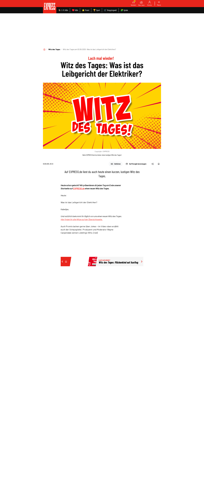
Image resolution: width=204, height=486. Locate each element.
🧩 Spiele (124, 10)
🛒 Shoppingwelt (110, 10)
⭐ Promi (85, 10)
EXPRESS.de (79, 188)
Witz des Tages (54, 49)
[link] (49, 6)
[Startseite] (44, 49)
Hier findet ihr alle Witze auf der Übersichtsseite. (82, 219)
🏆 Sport (96, 10)
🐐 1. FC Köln (63, 10)
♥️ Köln (75, 10)
